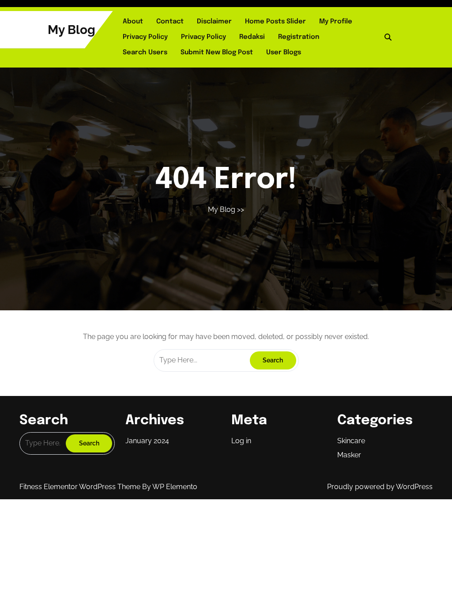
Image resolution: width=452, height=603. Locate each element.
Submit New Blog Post (217, 52)
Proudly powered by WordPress (380, 486)
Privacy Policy (145, 37)
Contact (170, 21)
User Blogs (283, 52)
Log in (241, 441)
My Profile (335, 21)
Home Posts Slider (275, 21)
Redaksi (252, 37)
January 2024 (147, 441)
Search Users (145, 52)
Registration (299, 37)
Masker (349, 455)
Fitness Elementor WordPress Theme (80, 486)
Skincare (351, 441)
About (133, 21)
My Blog (71, 30)
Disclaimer (214, 21)
